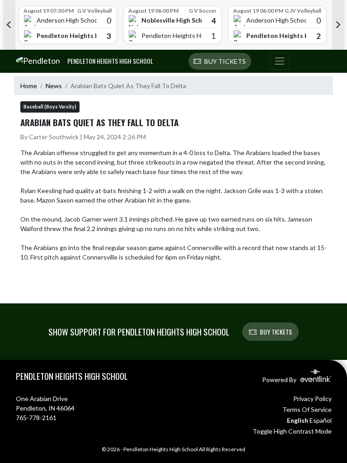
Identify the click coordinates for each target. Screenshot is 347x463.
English (297, 420)
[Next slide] (338, 25)
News (54, 86)
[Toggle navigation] (279, 61)
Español (320, 420)
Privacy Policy (312, 398)
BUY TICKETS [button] (276, 331)
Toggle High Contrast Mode (292, 431)
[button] (219, 61)
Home (28, 86)
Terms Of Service (307, 409)
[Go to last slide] (9, 25)
